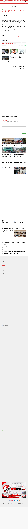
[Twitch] (15, 500)
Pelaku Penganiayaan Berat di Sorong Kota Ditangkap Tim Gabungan (7, 228)
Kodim (3, 262)
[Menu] (2, 1)
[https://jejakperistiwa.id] (4, 1)
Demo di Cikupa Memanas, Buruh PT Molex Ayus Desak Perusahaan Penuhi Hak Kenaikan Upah (13, 116)
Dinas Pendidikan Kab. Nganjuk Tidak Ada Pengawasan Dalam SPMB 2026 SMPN (5, 54)
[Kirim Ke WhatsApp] (25, 45)
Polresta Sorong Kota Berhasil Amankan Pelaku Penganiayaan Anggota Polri (19, 174)
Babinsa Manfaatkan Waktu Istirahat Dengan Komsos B (11, 42)
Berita (24, 503)
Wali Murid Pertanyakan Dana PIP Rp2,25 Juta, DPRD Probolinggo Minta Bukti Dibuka (7, 145)
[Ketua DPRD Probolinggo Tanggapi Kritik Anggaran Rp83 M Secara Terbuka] (5, 89)
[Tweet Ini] (21, 45)
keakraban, (3, 43)
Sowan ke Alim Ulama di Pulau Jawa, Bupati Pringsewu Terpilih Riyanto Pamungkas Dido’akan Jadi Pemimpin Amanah (14, 242)
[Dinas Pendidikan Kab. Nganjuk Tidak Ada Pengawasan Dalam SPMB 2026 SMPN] (5, 51)
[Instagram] (12, 500)
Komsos (6, 43)
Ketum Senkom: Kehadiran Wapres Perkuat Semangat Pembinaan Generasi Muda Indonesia (21, 62)
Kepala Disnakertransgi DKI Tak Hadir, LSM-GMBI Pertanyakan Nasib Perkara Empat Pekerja (7, 154)
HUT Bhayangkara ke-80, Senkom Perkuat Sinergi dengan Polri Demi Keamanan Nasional (5, 62)
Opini (6, 503)
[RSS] (19, 500)
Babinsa (3, 42)
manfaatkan (9, 43)
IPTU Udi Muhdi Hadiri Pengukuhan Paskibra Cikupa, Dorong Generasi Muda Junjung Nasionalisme (14, 251)
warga (14, 43)
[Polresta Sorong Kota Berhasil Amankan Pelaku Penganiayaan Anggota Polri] (20, 170)
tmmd (3, 261)
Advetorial (14, 504)
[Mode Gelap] (24, 1)
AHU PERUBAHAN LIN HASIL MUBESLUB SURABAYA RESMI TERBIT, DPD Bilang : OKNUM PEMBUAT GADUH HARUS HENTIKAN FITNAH (22, 54)
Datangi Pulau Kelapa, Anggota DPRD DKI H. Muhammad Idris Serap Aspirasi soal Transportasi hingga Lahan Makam (22, 69)
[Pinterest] (11, 500)
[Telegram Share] (24, 45)
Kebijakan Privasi (19, 503)
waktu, (12, 43)
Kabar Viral (16, 503)
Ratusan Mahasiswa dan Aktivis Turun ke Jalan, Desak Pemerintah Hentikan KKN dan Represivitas (20, 154)
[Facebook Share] (19, 45)
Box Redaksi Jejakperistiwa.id (11, 503)
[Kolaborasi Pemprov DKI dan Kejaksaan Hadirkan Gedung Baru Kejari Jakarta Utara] (14, 58)
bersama (18, 42)
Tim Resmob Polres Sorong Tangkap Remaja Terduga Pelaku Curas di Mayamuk (7, 237)
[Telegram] (17, 500)
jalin (20, 42)
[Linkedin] (14, 500)
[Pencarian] (25, 1)
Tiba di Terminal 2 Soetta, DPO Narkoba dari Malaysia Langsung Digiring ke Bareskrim (19, 228)
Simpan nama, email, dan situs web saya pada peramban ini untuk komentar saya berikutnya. (13, 131)
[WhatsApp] (16, 500)
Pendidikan (4, 503)
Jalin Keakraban (23, 42)
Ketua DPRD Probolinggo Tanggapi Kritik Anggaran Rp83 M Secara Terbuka (5, 116)
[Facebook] (9, 500)
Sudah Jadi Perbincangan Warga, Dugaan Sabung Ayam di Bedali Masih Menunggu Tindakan (13, 54)
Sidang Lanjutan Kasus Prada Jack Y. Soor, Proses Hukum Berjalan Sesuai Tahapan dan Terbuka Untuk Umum (7, 220)
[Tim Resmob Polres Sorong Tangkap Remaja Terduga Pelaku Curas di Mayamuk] (8, 233)
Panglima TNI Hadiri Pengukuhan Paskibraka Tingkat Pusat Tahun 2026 (11, 253)
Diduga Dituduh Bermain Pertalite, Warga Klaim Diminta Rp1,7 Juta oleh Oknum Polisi (7, 162)
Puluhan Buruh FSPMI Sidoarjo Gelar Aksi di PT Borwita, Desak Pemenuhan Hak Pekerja (19, 145)
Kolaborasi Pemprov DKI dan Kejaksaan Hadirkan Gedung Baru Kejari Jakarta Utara (14, 62)
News (2, 9)
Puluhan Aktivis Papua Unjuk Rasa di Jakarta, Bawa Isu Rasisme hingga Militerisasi (20, 162)
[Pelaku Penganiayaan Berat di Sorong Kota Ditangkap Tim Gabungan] (8, 224)
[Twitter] (10, 500)
